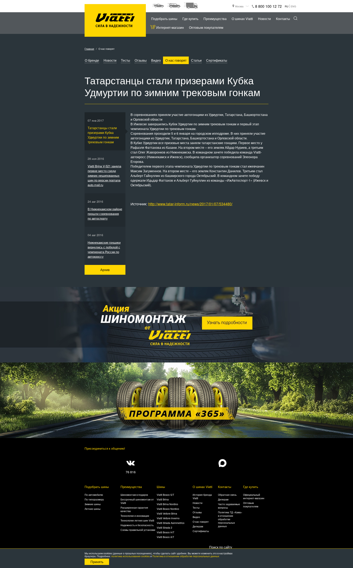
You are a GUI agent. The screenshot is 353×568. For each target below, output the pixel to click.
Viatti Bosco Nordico (168, 508)
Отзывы (141, 60)
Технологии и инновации (135, 515)
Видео (156, 60)
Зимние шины (93, 504)
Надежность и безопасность (137, 525)
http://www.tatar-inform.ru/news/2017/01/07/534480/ (190, 203)
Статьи (196, 60)
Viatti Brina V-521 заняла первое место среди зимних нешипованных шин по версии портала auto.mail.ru (104, 175)
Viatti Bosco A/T (165, 537)
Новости (264, 18)
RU (286, 6)
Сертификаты (216, 60)
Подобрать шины (164, 18)
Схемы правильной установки (138, 529)
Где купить (190, 18)
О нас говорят (176, 60)
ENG (293, 6)
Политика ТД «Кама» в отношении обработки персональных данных (230, 519)
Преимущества (215, 18)
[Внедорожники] (173, 6)
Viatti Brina (163, 499)
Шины (161, 487)
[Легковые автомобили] (158, 6)
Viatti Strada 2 (164, 527)
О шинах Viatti (242, 18)
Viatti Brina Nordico (167, 504)
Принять (96, 561)
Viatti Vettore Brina (167, 513)
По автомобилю (94, 494)
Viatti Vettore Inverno (168, 518)
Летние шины (93, 508)
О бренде (92, 60)
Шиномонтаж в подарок (134, 494)
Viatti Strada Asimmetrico (170, 523)
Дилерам (198, 526)
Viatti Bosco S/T (165, 494)
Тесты (125, 60)
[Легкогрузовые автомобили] (190, 6)
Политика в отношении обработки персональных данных (185, 556)
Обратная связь (227, 494)
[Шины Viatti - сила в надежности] (115, 20)
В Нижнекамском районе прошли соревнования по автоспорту (105, 213)
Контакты (283, 18)
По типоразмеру (94, 499)
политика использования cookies (130, 556)
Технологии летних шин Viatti (137, 520)
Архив (105, 269)
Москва (239, 6)
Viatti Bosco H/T (165, 532)
